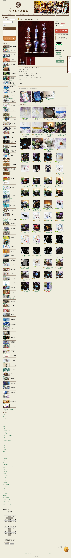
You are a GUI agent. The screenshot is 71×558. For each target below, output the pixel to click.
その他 (4, 469)
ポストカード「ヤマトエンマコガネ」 (49, 99)
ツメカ (4, 312)
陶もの (4, 456)
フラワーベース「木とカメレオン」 (50, 135)
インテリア (5, 471)
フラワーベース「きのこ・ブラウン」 (59, 197)
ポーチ (4, 445)
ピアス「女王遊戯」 (36, 243)
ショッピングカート (62, 15)
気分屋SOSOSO (5, 235)
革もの (4, 460)
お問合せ (49, 15)
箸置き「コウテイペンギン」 (26, 220)
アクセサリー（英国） (7, 103)
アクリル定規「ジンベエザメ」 (62, 120)
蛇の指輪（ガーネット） (26, 174)
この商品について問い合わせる (62, 34)
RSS (7, 543)
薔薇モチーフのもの (6, 503)
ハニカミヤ (5, 348)
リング (4, 428)
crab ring (37, 266)
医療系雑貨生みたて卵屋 (7, 198)
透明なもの (5, 495)
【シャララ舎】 (5, 280)
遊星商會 (4, 385)
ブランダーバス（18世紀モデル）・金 (62, 135)
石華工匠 (4, 289)
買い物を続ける (62, 37)
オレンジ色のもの (6, 484)
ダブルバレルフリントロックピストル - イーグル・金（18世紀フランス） (37, 209)
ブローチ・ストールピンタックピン (7, 433)
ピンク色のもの (5, 482)
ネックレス (5, 424)
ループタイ (5, 437)
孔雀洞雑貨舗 (5, 244)
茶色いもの (5, 486)
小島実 (4, 257)
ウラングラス (5, 75)
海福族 (4, 467)
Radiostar (4, 389)
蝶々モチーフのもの (6, 499)
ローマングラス (5, 112)
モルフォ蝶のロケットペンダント (26, 291)
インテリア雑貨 (5, 121)
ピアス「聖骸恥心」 (61, 244)
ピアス (4, 420)
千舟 (3, 307)
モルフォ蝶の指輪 (38, 161)
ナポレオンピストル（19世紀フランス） (25, 162)
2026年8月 (4, 414)
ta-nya (4, 294)
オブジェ (4, 449)
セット (29, 17)
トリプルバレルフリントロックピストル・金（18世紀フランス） (59, 256)
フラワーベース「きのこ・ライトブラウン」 (36, 186)
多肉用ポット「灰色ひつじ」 (50, 150)
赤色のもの (5, 473)
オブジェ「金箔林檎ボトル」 (37, 232)
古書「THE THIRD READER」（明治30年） (25, 268)
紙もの (4, 453)
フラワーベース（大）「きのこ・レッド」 (59, 186)
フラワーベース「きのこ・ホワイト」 (36, 197)
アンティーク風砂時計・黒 (37, 174)
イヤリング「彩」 (49, 220)
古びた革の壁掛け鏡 (50, 119)
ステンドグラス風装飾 (7, 153)
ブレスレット (5, 426)
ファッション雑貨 (6, 125)
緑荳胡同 (4, 394)
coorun (4, 248)
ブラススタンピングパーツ (8, 175)
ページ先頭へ (66, 550)
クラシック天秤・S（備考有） (49, 209)
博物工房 (4, 339)
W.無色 (4, 408)
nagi (3, 330)
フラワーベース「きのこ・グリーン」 (48, 197)
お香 (3, 134)
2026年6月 (4, 418)
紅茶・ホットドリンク (7, 62)
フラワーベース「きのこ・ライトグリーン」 (25, 198)
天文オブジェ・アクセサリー (8, 116)
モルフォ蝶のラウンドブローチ (37, 280)
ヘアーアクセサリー (6, 430)
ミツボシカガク (5, 371)
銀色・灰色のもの (6, 493)
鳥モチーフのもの (6, 497)
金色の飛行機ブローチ (49, 233)
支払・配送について (22, 15)
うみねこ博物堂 (5, 207)
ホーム (8, 15)
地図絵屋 (4, 303)
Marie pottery (5, 367)
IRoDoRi (4, 203)
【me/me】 (4, 380)
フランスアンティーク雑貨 (8, 466)
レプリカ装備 (5, 148)
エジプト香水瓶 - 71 (61, 221)
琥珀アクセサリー (6, 89)
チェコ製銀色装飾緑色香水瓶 (26, 280)
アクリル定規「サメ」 (27, 135)
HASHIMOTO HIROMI (7, 344)
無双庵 (4, 376)
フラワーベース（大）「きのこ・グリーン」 (48, 186)
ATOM (12, 543)
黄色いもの (5, 477)
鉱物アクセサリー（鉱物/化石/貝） (9, 84)
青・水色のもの (5, 475)
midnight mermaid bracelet (61, 232)
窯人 (3, 216)
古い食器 (4, 57)
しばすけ (4, 276)
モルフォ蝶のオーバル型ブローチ (49, 162)
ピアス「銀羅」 (49, 255)
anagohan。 (5, 189)
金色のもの (5, 491)
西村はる (4, 353)
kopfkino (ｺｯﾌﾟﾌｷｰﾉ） (6, 262)
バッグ (4, 447)
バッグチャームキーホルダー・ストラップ (8, 440)
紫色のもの (5, 480)
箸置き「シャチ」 (60, 208)
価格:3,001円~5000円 (60, 61)
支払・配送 (25, 553)
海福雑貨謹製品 (5, 48)
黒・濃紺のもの (5, 490)
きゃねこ (4, 239)
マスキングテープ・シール (8, 144)
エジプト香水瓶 (5, 166)
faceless (4, 403)
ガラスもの (5, 458)
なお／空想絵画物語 (6, 326)
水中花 (4, 180)
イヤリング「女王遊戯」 (26, 244)
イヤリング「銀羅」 (38, 256)
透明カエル (26, 118)
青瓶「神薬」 (49, 290)
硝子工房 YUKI (5, 221)
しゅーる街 (5, 285)
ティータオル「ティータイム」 (49, 174)
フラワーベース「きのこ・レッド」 (25, 186)
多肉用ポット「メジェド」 (60, 162)
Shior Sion (4, 271)
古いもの (4, 66)
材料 (3, 462)
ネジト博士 (5, 335)
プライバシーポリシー (43, 553)
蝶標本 (4, 157)
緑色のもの (5, 478)
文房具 (4, 139)
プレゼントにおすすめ (7, 504)
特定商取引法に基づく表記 (62, 38)
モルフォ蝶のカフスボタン (61, 279)
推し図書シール (25, 102)
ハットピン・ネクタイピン (8, 435)
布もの (4, 454)
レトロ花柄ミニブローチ (62, 151)
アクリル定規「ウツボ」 (39, 135)
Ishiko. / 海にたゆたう (6, 194)
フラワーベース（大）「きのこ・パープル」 (25, 209)
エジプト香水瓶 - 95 (27, 233)
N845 (3, 212)
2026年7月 (4, 416)
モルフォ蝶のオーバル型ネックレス (27, 151)
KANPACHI (5, 230)
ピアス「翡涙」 (49, 243)
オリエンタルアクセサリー (8, 98)
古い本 (4, 71)
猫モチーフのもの (6, 501)
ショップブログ (35, 15)
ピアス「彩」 (38, 220)
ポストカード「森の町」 (37, 102)
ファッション (5, 443)
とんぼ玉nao (5, 321)
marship (4, 362)
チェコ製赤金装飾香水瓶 (61, 268)
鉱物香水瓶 (5, 107)
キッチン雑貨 (5, 130)
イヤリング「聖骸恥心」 (26, 256)
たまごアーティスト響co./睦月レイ (9, 298)
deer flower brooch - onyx (61, 174)
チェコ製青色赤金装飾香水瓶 (49, 268)
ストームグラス (5, 162)
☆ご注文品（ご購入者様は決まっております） (9, 410)
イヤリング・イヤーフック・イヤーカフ (9, 422)
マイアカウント (9, 17)
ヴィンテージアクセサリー (8, 80)
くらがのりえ (5, 253)
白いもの (4, 488)
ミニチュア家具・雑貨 (7, 171)
